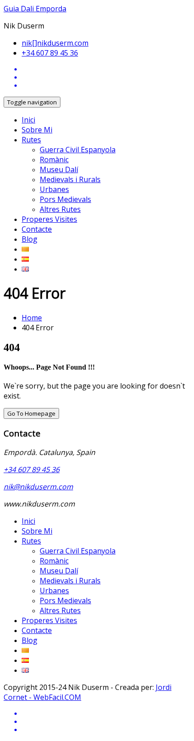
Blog (29, 239)
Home (32, 318)
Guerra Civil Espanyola (77, 150)
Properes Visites (49, 219)
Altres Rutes (60, 209)
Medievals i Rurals (70, 179)
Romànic (54, 159)
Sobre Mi (37, 130)
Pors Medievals (65, 199)
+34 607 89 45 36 (50, 53)
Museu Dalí (59, 169)
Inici (28, 120)
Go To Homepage (31, 413)
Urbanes (54, 189)
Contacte (37, 229)
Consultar (151, 14)
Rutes (31, 140)
